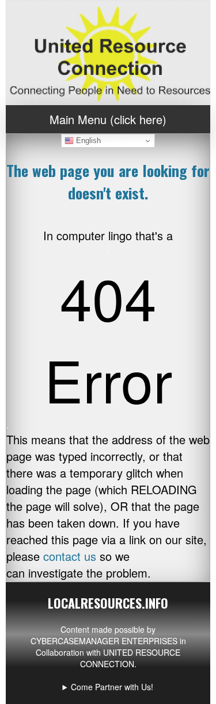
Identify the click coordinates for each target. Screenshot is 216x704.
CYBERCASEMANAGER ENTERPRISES (104, 641)
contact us (69, 556)
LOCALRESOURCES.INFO (108, 603)
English (87, 140)
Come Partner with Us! (112, 687)
